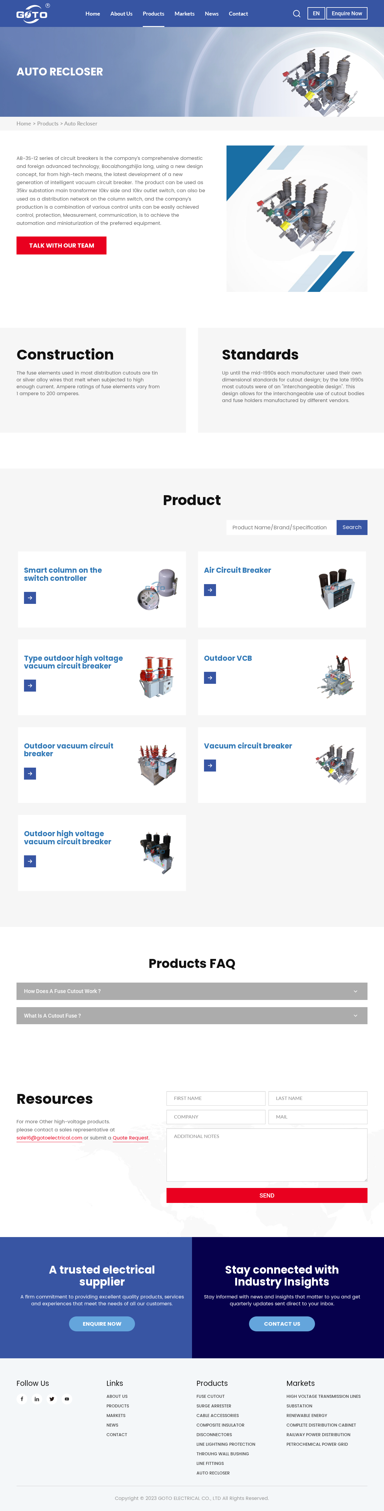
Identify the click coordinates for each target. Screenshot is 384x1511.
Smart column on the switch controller (63, 574)
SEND (267, 1195)
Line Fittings (210, 1464)
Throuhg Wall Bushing (222, 1454)
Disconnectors (214, 1435)
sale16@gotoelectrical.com (49, 1138)
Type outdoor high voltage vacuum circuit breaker (73, 662)
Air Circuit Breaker (237, 570)
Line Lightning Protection (225, 1445)
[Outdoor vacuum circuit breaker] (157, 764)
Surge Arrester (213, 1406)
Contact (238, 13)
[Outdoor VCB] (337, 677)
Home (93, 13)
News (212, 13)
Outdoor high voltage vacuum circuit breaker (67, 837)
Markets (185, 13)
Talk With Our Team (61, 245)
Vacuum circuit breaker (248, 746)
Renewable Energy (306, 1416)
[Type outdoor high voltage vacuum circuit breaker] (157, 677)
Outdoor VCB (228, 658)
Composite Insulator (220, 1425)
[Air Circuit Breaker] (337, 589)
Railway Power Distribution (318, 1435)
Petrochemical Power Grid (317, 1445)
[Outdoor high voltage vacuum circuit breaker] (157, 852)
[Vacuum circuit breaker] (337, 764)
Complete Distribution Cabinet (321, 1425)
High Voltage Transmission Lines (323, 1397)
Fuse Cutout (210, 1397)
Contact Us (282, 1323)
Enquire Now (347, 13)
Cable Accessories (217, 1416)
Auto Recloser (213, 1473)
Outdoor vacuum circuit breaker (68, 750)
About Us (121, 13)
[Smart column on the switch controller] (157, 589)
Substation (299, 1406)
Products (153, 13)
